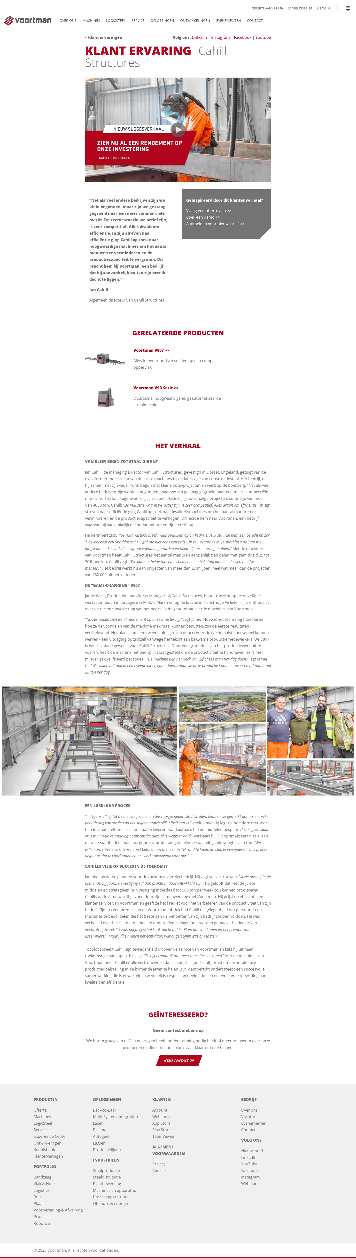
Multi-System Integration (115, 1116)
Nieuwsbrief (252, 1151)
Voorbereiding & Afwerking (58, 1210)
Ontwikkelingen (195, 20)
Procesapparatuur (110, 1197)
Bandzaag (42, 1177)
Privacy (158, 1164)
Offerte (40, 1110)
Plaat (38, 1203)
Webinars (250, 1183)
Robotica (42, 1223)
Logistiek (42, 1190)
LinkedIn (200, 37)
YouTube (249, 1164)
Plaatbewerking (107, 1183)
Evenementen (228, 20)
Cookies (159, 1170)
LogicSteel (115, 20)
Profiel (40, 1216)
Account (159, 1110)
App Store (161, 1123)
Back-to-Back (104, 1110)
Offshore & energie (110, 1203)
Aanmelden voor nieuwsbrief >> (215, 223)
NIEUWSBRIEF (301, 8)
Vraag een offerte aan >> (208, 210)
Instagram (221, 37)
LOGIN (324, 8)
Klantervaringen (48, 1156)
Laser (98, 1123)
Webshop (161, 1116)
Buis (37, 1197)
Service (138, 20)
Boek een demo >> (203, 217)
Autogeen (102, 1136)
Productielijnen (107, 1149)
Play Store (161, 1129)
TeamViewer (163, 1136)
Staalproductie (106, 1170)
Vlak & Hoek (44, 1183)
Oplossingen (162, 20)
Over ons (68, 20)
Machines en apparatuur (115, 1190)
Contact (255, 20)
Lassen (99, 1143)
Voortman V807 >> (151, 350)
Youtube (263, 37)
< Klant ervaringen (103, 37)
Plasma (99, 1129)
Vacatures (250, 1116)
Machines (91, 20)
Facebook (243, 37)
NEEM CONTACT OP (178, 1061)
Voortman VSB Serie (153, 387)
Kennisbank (44, 1149)
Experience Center (50, 1136)
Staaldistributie (107, 1177)
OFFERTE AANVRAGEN (268, 8)
